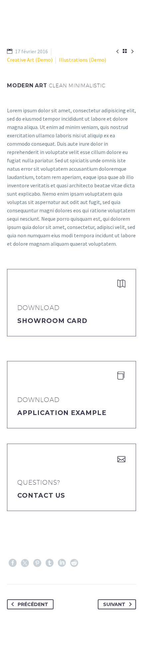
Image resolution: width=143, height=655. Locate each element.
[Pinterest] (37, 563)
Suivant (114, 604)
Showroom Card (52, 321)
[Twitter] (25, 563)
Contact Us (41, 495)
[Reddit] (74, 563)
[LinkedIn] (62, 563)
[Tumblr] (50, 563)
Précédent (33, 604)
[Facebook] (13, 563)
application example (61, 413)
